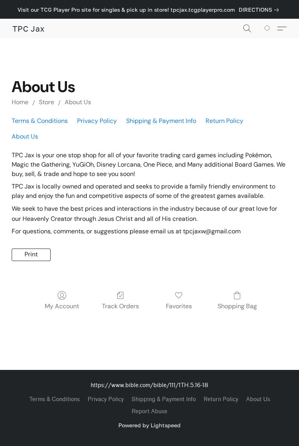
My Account (62, 306)
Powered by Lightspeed (149, 425)
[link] (260, 9)
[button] (28, 28)
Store (46, 102)
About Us (78, 102)
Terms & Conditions (40, 121)
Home (20, 102)
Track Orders (120, 306)
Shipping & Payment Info (161, 121)
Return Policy (224, 121)
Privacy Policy (97, 121)
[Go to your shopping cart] (268, 28)
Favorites (179, 306)
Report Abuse (149, 411)
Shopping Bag (237, 306)
